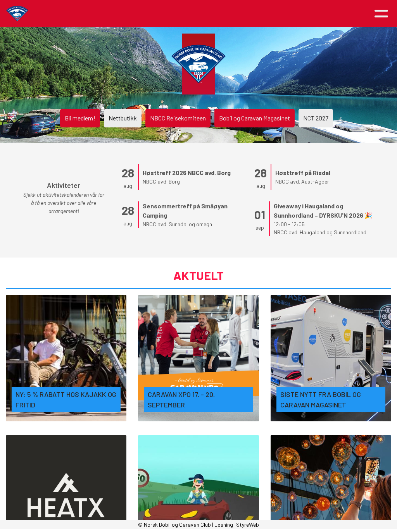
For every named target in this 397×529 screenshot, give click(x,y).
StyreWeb (247, 524)
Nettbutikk (123, 118)
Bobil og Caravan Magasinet (254, 118)
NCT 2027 (315, 118)
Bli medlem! (80, 118)
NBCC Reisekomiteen (178, 118)
